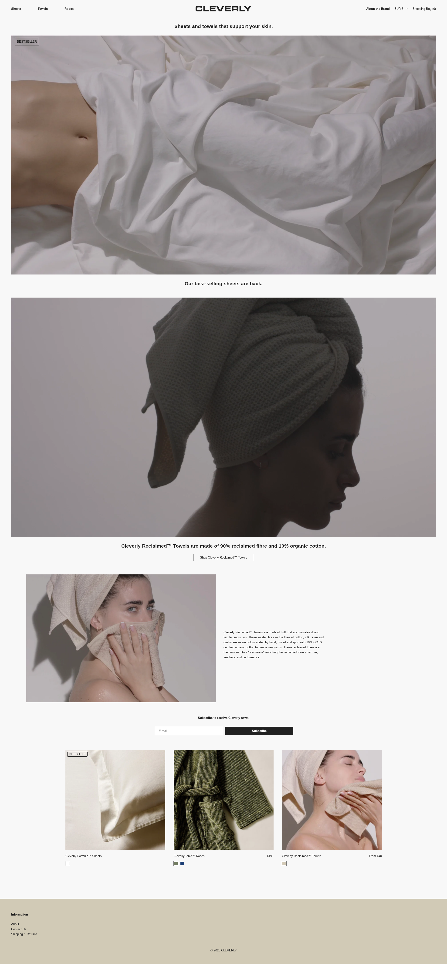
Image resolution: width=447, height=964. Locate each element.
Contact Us (18, 929)
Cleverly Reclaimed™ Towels (301, 856)
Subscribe (259, 731)
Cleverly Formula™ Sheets (83, 856)
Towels (43, 8)
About (15, 924)
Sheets (16, 8)
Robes (69, 8)
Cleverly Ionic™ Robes (189, 856)
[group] (223, 154)
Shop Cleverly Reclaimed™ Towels (223, 557)
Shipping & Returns (24, 934)
